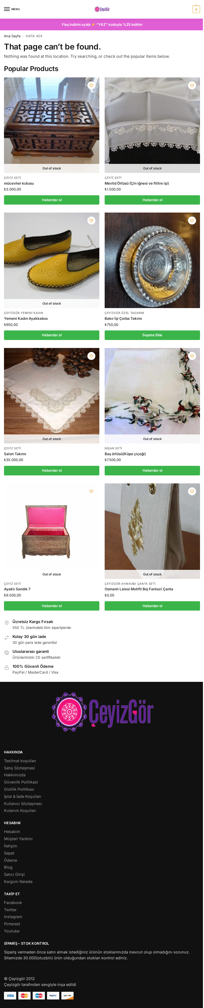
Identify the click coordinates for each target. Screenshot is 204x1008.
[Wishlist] (91, 85)
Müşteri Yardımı (18, 838)
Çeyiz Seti (12, 178)
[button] (195, 9)
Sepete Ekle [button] (152, 335)
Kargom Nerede (18, 881)
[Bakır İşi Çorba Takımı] (152, 260)
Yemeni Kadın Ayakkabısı (26, 318)
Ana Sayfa (12, 36)
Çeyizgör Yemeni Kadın (23, 313)
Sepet (9, 853)
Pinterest (12, 924)
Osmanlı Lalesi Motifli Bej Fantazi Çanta (139, 589)
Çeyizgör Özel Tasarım (124, 313)
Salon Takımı (15, 454)
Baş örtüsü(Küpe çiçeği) (125, 454)
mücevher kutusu (19, 183)
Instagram (13, 916)
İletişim (10, 846)
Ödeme (10, 860)
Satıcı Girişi (14, 874)
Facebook (13, 902)
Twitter (10, 909)
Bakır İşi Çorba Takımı (123, 318)
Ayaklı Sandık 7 (17, 589)
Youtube (11, 931)
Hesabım (12, 831)
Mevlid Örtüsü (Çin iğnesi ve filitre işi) (137, 183)
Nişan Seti (113, 448)
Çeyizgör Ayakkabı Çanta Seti (130, 584)
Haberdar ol (52, 200)
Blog (8, 867)
